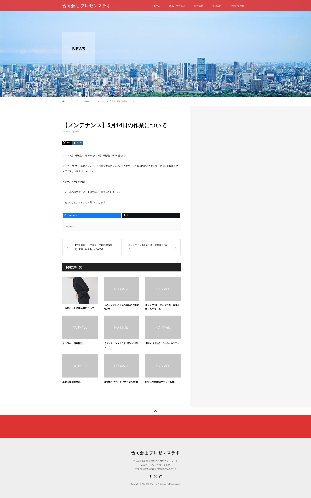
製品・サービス (177, 5)
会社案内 (216, 5)
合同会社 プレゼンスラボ (86, 5)
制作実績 (198, 5)
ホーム (156, 5)
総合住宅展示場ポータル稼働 (159, 381)
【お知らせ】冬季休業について (78, 308)
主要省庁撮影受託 (71, 381)
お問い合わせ (237, 5)
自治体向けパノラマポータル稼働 (121, 381)
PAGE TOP (301, 479)
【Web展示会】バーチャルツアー (162, 343)
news (77, 131)
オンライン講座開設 (72, 343)
